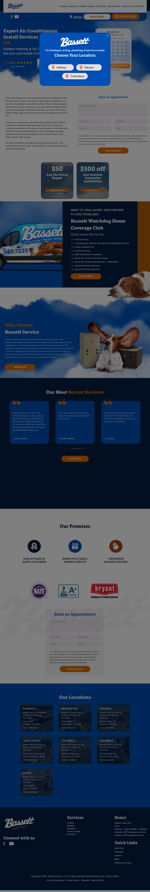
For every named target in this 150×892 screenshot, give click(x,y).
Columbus (77, 76)
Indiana (61, 67)
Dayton (89, 67)
